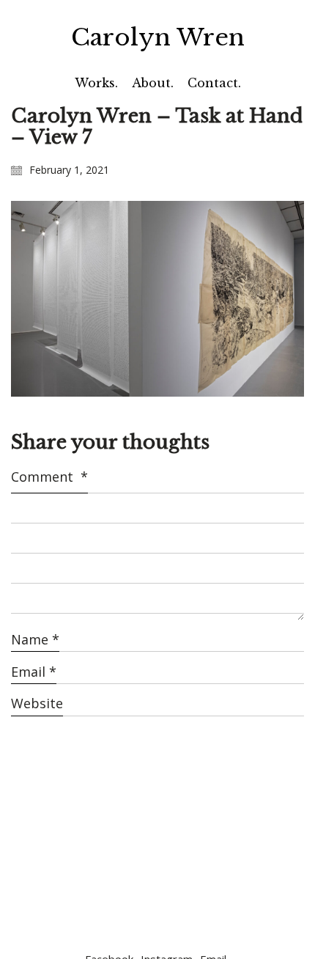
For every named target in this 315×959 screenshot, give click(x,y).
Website (37, 703)
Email (33, 671)
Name (35, 639)
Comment (49, 476)
